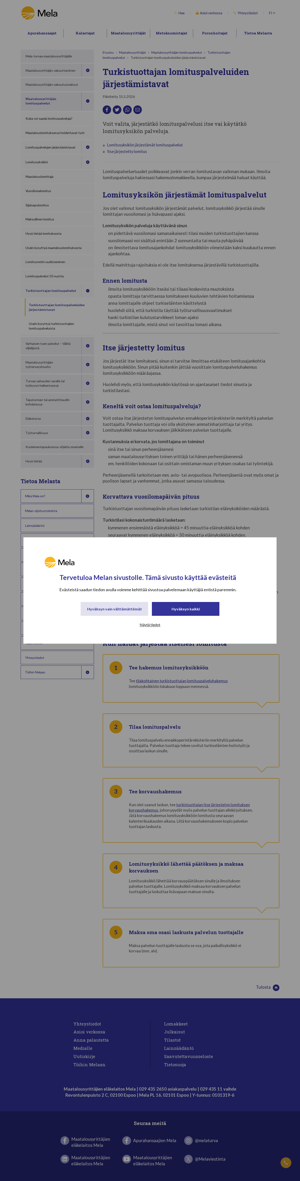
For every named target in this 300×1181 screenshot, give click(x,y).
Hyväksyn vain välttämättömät (114, 609)
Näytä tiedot (150, 624)
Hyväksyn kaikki (186, 609)
